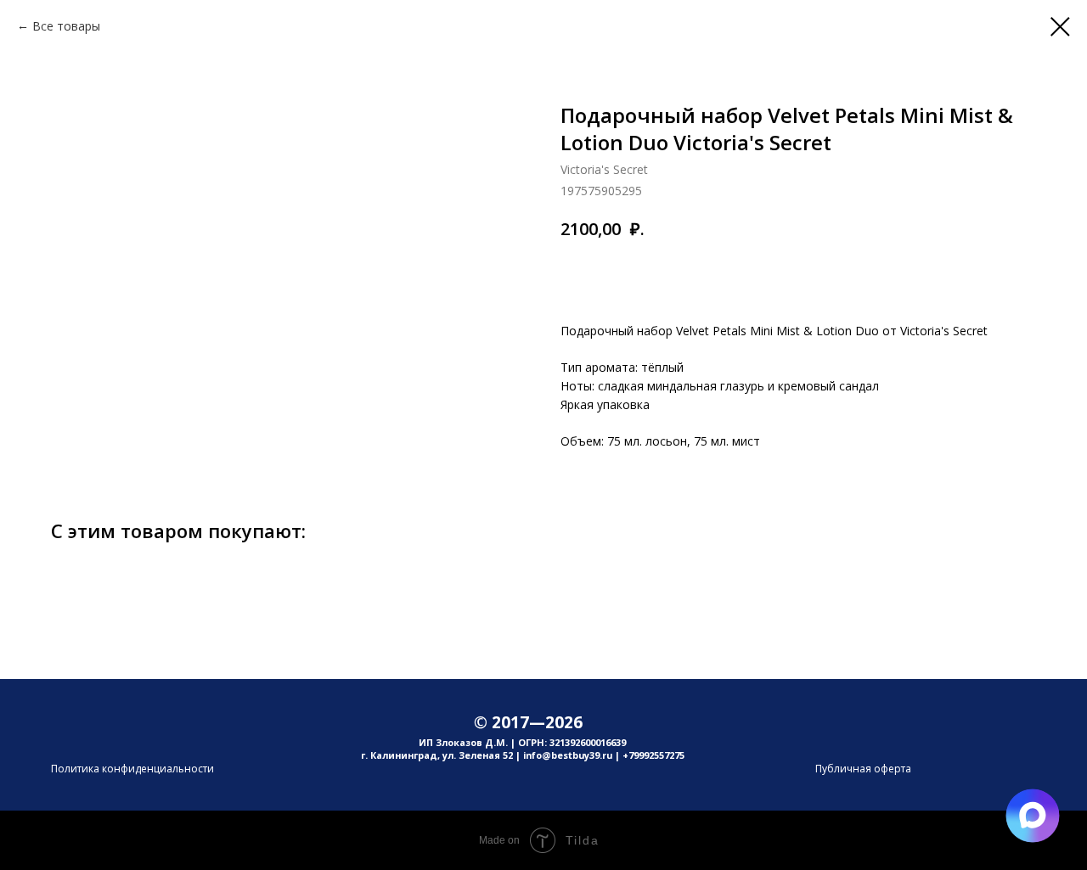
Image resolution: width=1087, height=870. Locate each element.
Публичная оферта (863, 768)
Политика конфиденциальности (132, 768)
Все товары (66, 26)
